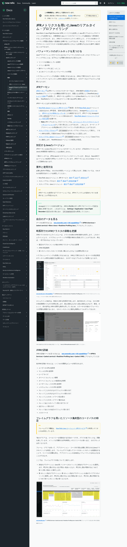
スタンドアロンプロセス (47, 130)
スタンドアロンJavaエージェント (50, 137)
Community (26, 3)
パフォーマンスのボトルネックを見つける (116, 17)
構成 (64, 181)
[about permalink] (51, 87)
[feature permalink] (83, 51)
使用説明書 (72, 181)
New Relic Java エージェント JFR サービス (70, 428)
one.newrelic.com (40, 520)
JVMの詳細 (112, 42)
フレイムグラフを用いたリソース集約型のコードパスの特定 (116, 47)
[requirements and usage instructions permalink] (54, 167)
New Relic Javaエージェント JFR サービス (53, 108)
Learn (34, 3)
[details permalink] (49, 350)
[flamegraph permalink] (40, 420)
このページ (61, 18)
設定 (76, 178)
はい (112, 63)
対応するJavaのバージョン (116, 25)
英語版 (70, 15)
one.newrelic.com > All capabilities (66, 223)
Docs (19, 3)
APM (45, 116)
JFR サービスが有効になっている (53, 113)
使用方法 (84, 178)
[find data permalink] (59, 219)
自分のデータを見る (114, 33)
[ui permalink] (78, 231)
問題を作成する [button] (92, 15)
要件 (70, 178)
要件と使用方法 (113, 29)
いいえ (120, 63)
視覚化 (87, 91)
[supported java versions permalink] (66, 145)
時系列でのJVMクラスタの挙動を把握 (116, 37)
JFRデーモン (40, 91)
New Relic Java (85, 108)
